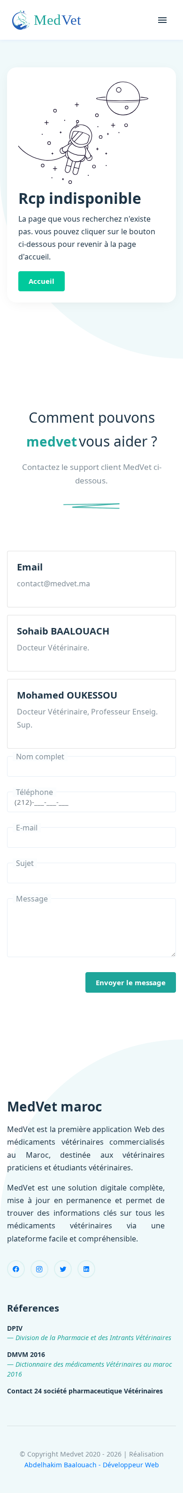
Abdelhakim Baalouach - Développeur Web (91, 1464)
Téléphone (34, 792)
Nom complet (40, 756)
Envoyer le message (131, 982)
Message (32, 898)
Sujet (25, 863)
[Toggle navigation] (162, 20)
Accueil (41, 281)
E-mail (27, 827)
